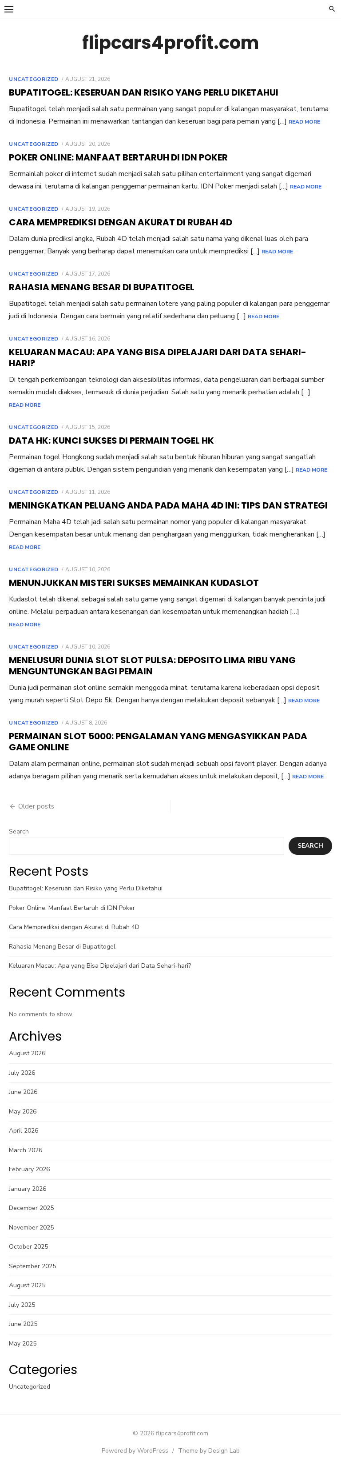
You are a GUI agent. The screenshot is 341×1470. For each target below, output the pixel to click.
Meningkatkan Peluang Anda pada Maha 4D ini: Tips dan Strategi (168, 505)
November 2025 (31, 1227)
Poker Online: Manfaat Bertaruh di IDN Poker (118, 157)
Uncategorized (34, 79)
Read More (304, 121)
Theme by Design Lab (209, 1450)
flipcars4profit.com (170, 42)
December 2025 (31, 1208)
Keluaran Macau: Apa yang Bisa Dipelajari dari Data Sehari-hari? (157, 357)
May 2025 (22, 1343)
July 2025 (22, 1305)
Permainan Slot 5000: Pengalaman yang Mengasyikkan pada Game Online (158, 741)
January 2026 (27, 1189)
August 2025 (27, 1285)
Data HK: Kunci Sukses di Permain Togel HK (111, 440)
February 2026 (29, 1169)
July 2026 (22, 1073)
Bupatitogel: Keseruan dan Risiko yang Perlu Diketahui (143, 92)
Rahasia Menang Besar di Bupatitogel (101, 287)
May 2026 (22, 1111)
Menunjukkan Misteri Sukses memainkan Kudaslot (134, 583)
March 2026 (25, 1150)
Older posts (36, 806)
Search (19, 831)
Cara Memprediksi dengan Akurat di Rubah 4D (120, 222)
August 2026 (27, 1053)
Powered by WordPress (135, 1450)
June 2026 (23, 1092)
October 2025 (28, 1246)
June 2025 (23, 1324)
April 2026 (23, 1130)
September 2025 (32, 1266)
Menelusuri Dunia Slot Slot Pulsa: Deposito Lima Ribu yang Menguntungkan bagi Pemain (152, 665)
